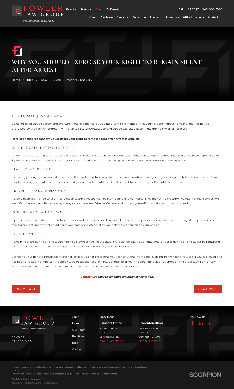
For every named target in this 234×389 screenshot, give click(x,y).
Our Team (78, 329)
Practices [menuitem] (156, 17)
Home (76, 323)
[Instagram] (218, 323)
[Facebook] (192, 323)
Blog (99, 9)
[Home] (38, 13)
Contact (77, 349)
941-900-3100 (212, 9)
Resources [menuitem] (172, 17)
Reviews (86, 9)
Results (71, 9)
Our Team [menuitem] (106, 17)
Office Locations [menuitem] (193, 17)
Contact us (87, 276)
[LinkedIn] (201, 323)
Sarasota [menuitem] (122, 17)
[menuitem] (17, 382)
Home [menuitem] (92, 17)
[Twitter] (210, 323)
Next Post (208, 289)
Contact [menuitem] (213, 17)
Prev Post (26, 289)
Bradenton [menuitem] (139, 17)
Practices (78, 336)
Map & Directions (111, 340)
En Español (113, 9)
